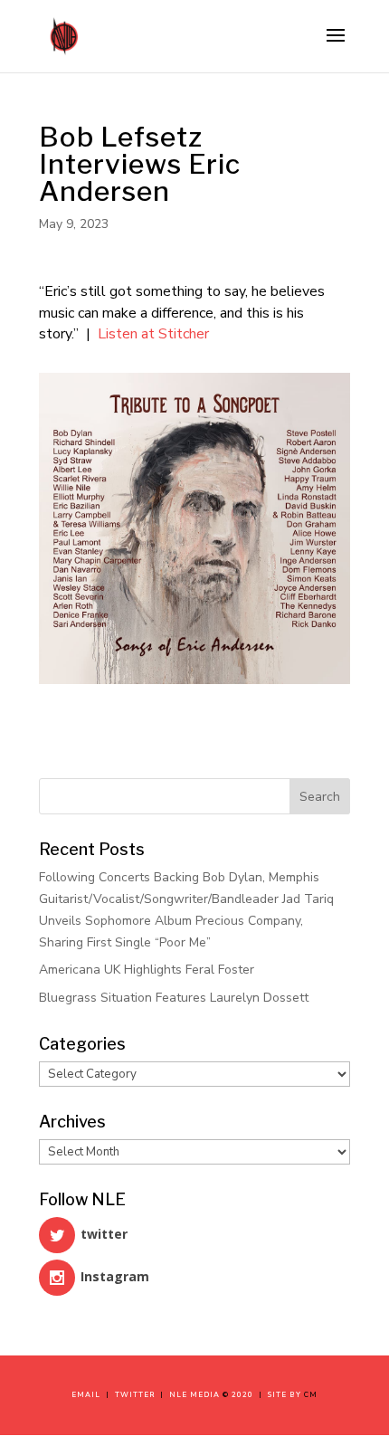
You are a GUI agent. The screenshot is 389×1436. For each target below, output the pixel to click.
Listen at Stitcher (153, 334)
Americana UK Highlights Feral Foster (146, 969)
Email (88, 1395)
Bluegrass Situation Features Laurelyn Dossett (173, 997)
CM (311, 1395)
